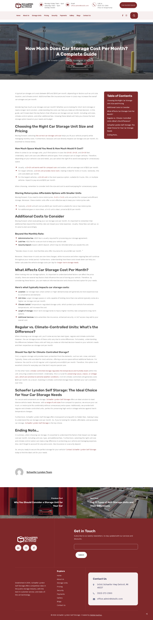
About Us (60, 579)
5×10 (56, 197)
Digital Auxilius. (96, 615)
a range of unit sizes (53, 402)
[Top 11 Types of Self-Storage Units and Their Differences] (114, 502)
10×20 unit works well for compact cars (41, 167)
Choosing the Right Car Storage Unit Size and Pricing (119, 102)
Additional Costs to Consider (118, 107)
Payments (61, 594)
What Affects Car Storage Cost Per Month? (120, 112)
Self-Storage (76, 42)
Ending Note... (112, 135)
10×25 (75, 153)
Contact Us (61, 605)
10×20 (69, 153)
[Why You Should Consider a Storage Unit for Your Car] (38, 502)
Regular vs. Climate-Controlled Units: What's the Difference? (119, 119)
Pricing (60, 587)
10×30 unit (43, 177)
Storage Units (62, 583)
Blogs (59, 601)
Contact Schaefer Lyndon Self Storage (81, 449)
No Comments (97, 60)
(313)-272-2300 (104, 593)
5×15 (62, 197)
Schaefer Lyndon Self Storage (58, 399)
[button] (128, 5)
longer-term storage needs (67, 262)
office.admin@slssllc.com (80, 6)
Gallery (60, 598)
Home (59, 575)
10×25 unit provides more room (47, 171)
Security (60, 590)
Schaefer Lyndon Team (60, 60)
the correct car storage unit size (48, 136)
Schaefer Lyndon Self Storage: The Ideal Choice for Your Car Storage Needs (121, 128)
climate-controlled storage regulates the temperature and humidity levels (59, 371)
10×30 (83, 153)
